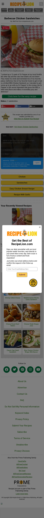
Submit (22, 274)
